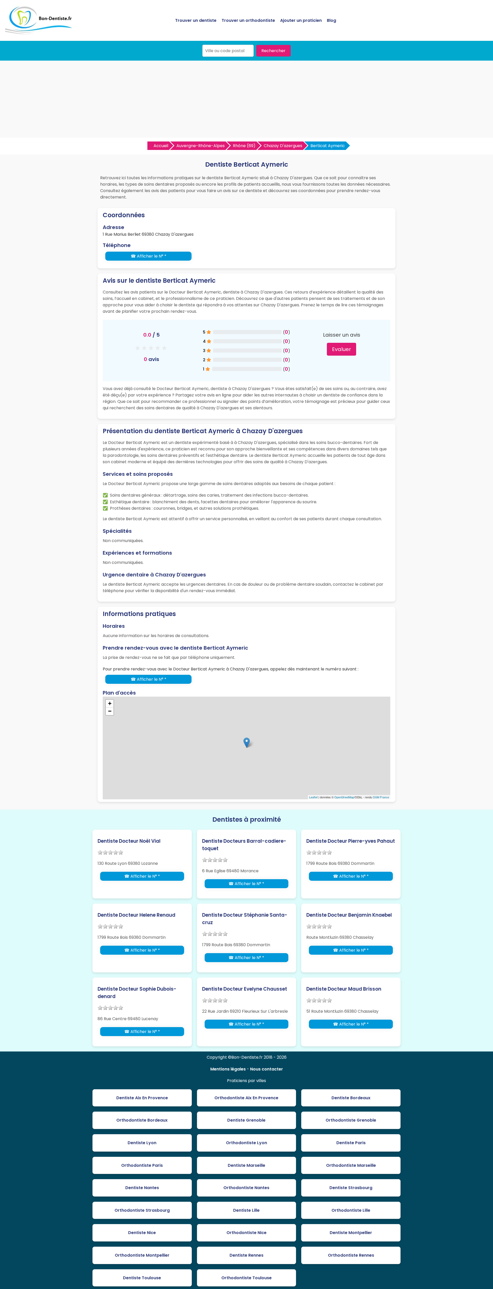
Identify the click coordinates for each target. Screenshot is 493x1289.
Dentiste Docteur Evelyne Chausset (244, 988)
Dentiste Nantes (142, 1188)
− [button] (109, 711)
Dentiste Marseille (246, 1165)
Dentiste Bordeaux (351, 1098)
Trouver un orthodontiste (248, 20)
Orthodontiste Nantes (246, 1188)
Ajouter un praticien (301, 20)
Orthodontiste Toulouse (246, 1278)
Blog (331, 20)
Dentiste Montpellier (351, 1233)
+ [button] (109, 703)
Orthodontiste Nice (246, 1233)
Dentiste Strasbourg (350, 1188)
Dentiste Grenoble (246, 1120)
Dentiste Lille (246, 1210)
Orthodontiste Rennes (351, 1255)
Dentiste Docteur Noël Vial (129, 841)
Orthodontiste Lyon (246, 1143)
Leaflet (313, 797)
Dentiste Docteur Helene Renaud (136, 915)
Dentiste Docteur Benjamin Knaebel (349, 915)
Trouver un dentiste (195, 20)
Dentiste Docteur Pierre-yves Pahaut (350, 841)
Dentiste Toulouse (142, 1278)
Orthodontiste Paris (142, 1165)
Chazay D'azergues (283, 146)
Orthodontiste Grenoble (351, 1120)
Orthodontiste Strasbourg (142, 1210)
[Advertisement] (246, 99)
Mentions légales (228, 1069)
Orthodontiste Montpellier (142, 1255)
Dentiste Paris (351, 1143)
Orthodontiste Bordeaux (142, 1120)
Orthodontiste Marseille (351, 1165)
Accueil (161, 146)
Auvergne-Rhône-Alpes (200, 146)
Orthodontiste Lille (350, 1210)
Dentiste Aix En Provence (142, 1098)
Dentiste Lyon (142, 1143)
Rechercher (273, 51)
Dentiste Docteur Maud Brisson (343, 988)
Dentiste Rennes (246, 1255)
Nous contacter (266, 1069)
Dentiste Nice (142, 1233)
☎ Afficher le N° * (148, 256)
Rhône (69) (244, 146)
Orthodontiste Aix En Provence (246, 1098)
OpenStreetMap (344, 797)
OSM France (381, 797)
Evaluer (341, 349)
